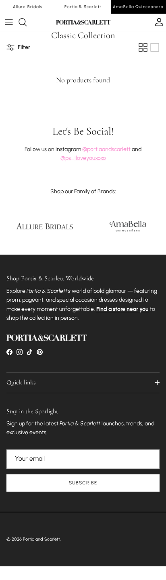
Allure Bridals (28, 6)
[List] (155, 47)
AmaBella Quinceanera (138, 6)
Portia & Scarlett (82, 6)
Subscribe (83, 483)
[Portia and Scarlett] (83, 22)
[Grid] (143, 47)
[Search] (26, 22)
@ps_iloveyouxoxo (83, 158)
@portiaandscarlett (107, 149)
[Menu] (9, 22)
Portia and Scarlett (41, 539)
